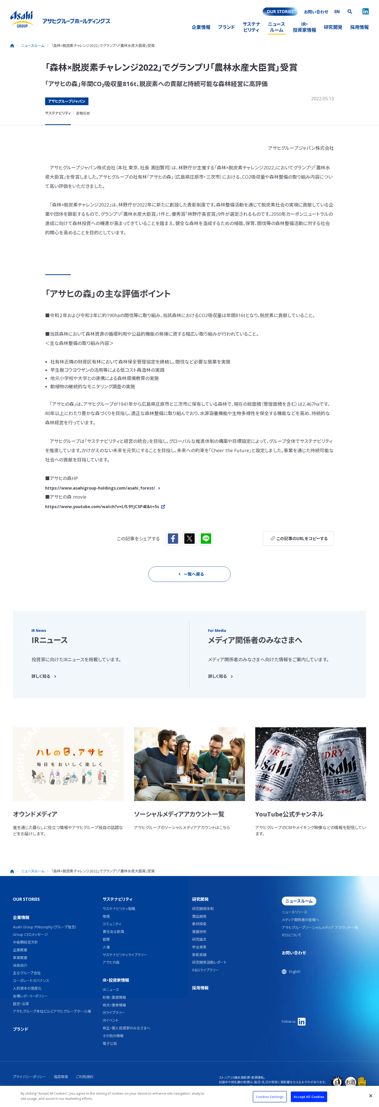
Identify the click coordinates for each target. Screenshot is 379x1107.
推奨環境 (61, 1076)
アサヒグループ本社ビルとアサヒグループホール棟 (52, 1011)
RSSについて (292, 935)
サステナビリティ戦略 (119, 909)
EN (337, 11)
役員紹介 (20, 965)
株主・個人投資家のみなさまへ (126, 1028)
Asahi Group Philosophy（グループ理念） (45, 927)
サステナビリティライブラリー (125, 955)
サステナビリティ (58, 113)
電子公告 (110, 1044)
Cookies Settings (270, 1096)
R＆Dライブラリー (205, 970)
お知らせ (83, 113)
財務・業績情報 (114, 997)
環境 (106, 916)
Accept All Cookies (309, 1096)
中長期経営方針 (25, 942)
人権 (106, 947)
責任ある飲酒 (113, 932)
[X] (189, 538)
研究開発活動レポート (209, 962)
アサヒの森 (111, 962)
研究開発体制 (203, 909)
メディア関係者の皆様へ (300, 920)
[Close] (370, 1095)
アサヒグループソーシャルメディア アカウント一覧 (320, 928)
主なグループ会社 (27, 973)
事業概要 (20, 958)
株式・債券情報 (114, 1005)
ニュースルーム (299, 901)
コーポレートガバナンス (31, 981)
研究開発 (200, 899)
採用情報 (200, 988)
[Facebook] (173, 538)
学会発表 (199, 947)
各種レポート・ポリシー (30, 996)
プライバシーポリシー (29, 1076)
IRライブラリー (114, 1013)
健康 (106, 939)
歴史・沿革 (21, 1004)
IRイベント (111, 1020)
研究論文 (199, 939)
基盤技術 (199, 932)
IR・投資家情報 (116, 980)
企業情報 (21, 917)
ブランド (20, 1029)
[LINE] (206, 538)
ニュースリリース (294, 912)
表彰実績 (199, 955)
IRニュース (111, 990)
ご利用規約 (84, 1076)
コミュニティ (112, 924)
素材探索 (199, 924)
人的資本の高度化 (27, 988)
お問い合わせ (294, 953)
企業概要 (20, 950)
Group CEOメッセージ (30, 934)
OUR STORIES (26, 899)
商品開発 (199, 916)
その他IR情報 (113, 1036)
